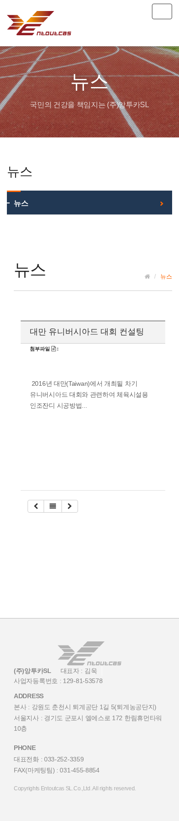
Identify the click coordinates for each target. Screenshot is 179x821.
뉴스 (21, 203)
